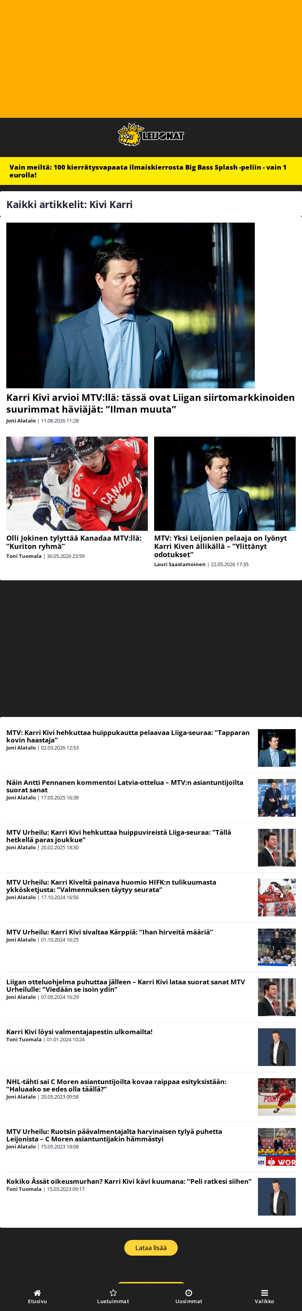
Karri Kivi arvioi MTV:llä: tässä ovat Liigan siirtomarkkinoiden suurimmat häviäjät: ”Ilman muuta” (150, 403)
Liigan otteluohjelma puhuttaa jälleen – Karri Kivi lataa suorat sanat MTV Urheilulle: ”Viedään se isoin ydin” (125, 985)
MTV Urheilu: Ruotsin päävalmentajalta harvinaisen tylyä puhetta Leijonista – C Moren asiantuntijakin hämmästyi (114, 1135)
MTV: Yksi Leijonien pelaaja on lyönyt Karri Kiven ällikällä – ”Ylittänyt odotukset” (220, 546)
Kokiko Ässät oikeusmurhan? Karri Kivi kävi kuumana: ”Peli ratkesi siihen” (129, 1181)
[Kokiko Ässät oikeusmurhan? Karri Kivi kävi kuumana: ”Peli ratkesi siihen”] (277, 1197)
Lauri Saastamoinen (180, 564)
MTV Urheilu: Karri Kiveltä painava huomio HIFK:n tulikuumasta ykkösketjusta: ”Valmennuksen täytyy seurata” (111, 886)
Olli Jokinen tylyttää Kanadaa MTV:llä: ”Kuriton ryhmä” (74, 542)
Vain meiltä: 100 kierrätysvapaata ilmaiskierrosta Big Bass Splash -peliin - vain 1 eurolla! (148, 171)
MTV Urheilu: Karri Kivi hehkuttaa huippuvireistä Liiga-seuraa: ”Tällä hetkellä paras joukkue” (118, 836)
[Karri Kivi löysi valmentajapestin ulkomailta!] (277, 1047)
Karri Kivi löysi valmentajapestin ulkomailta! (79, 1031)
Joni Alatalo (21, 420)
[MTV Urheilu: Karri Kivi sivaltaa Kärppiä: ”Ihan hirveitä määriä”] (277, 947)
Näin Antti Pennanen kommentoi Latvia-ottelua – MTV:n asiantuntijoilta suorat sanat (124, 786)
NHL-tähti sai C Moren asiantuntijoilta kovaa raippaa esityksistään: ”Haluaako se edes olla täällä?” (116, 1085)
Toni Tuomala (24, 556)
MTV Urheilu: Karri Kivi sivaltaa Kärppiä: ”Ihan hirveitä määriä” (109, 931)
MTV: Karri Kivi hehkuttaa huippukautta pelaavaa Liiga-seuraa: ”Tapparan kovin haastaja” (128, 736)
